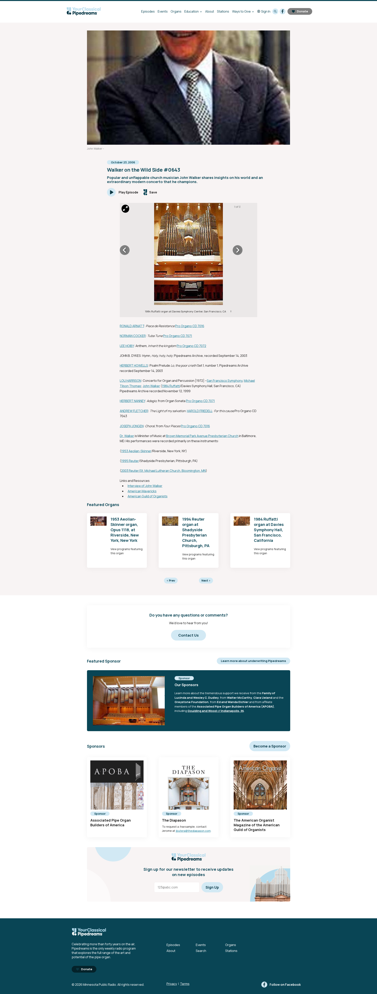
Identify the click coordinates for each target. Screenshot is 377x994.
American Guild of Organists (147, 496)
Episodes (148, 11)
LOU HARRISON (130, 380)
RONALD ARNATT (132, 326)
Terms (184, 984)
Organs (176, 11)
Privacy (172, 984)
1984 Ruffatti (171, 386)
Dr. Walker (127, 436)
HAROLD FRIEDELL (199, 411)
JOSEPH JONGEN (132, 426)
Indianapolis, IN (232, 711)
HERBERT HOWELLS (134, 365)
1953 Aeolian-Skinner (136, 451)
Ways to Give (241, 11)
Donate (302, 11)
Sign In (265, 11)
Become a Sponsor (269, 746)
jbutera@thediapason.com (193, 831)
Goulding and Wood (202, 711)
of (219, 711)
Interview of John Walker (145, 486)
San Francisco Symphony (224, 380)
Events (163, 11)
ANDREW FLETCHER (134, 411)
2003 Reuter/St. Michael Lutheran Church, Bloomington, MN (163, 470)
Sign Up (212, 887)
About (209, 11)
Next (205, 580)
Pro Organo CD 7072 (191, 346)
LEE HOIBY (127, 346)
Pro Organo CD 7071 (177, 336)
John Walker (151, 386)
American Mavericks (142, 491)
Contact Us (188, 635)
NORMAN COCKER (133, 336)
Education (191, 11)
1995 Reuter (130, 461)
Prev (171, 580)
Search (201, 951)
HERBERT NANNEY (132, 401)
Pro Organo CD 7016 (189, 326)
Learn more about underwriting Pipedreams (253, 661)
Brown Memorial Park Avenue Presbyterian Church (202, 436)
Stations (223, 11)
